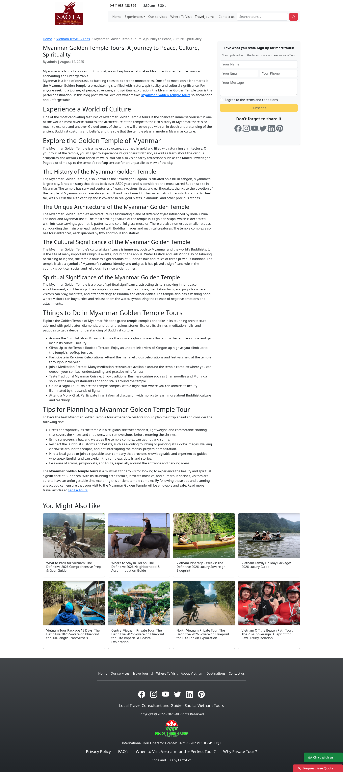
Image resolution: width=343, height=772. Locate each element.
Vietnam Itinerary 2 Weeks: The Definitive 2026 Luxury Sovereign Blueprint (200, 567)
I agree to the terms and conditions (251, 99)
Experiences (134, 16)
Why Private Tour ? (240, 751)
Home (116, 16)
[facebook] (238, 127)
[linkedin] (272, 127)
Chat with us (323, 757)
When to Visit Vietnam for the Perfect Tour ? (176, 751)
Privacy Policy (98, 751)
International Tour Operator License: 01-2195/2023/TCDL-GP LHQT (171, 743)
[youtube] (255, 127)
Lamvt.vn (185, 760)
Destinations (215, 673)
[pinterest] (279, 127)
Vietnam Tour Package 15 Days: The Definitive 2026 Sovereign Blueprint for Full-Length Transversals (73, 634)
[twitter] (263, 127)
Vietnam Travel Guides (73, 39)
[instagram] (247, 127)
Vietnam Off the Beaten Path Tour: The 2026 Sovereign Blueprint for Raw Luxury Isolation (267, 634)
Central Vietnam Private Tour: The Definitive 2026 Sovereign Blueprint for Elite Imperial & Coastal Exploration (137, 636)
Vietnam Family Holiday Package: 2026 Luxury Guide (266, 565)
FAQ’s (123, 751)
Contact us (227, 16)
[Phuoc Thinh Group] (171, 728)
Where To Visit (181, 16)
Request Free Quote (318, 768)
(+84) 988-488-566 (123, 5)
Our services (157, 16)
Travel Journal (205, 16)
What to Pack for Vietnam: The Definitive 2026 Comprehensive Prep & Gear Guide (73, 567)
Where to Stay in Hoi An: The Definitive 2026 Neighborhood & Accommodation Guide (135, 567)
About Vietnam (192, 673)
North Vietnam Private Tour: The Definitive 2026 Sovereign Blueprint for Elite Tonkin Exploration (202, 634)
